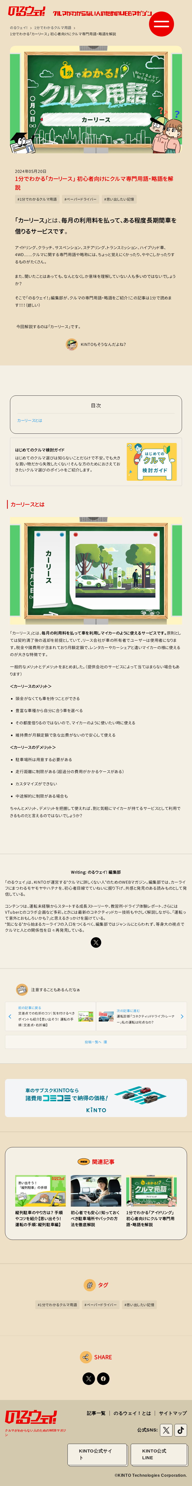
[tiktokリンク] (180, 1430)
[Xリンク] (96, 942)
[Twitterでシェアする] (88, 1378)
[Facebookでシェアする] (103, 1378)
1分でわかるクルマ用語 (53, 27)
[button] (161, 24)
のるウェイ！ (19, 27)
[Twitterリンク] (166, 1430)
